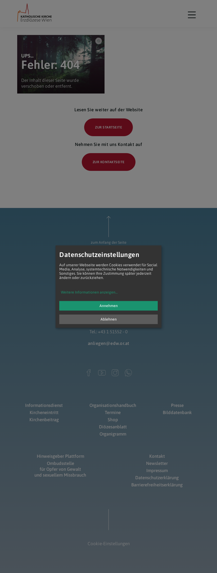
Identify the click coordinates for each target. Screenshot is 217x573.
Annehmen (109, 306)
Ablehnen (109, 319)
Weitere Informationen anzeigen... (89, 292)
